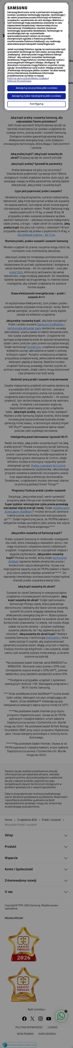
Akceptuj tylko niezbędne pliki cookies (36, 96)
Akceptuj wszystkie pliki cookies (36, 88)
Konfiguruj (36, 104)
